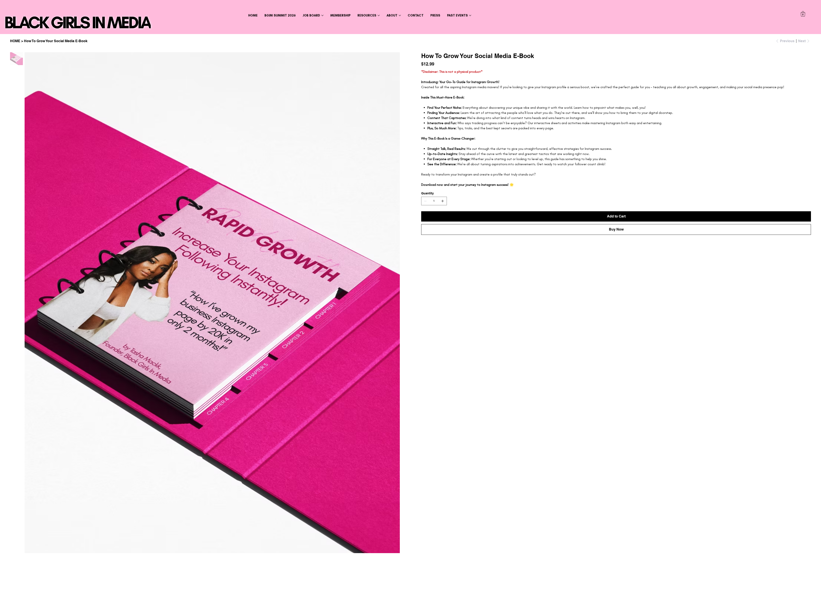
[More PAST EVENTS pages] (470, 15)
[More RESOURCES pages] (379, 15)
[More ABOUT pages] (400, 15)
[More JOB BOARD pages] (322, 15)
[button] (803, 13)
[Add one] (442, 201)
